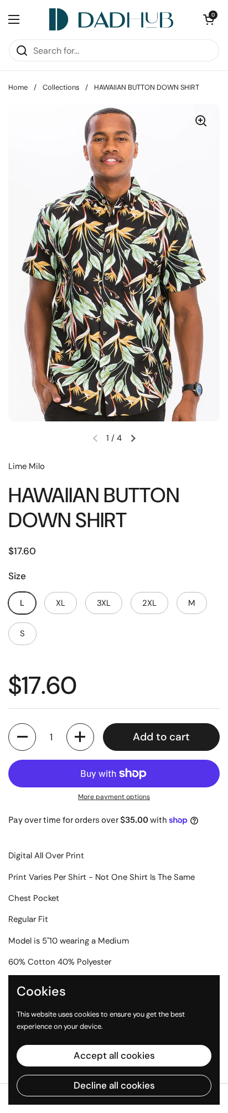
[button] (22, 737)
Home (18, 87)
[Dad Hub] (112, 19)
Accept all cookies (114, 1055)
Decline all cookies (114, 1085)
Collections (61, 87)
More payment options (114, 796)
